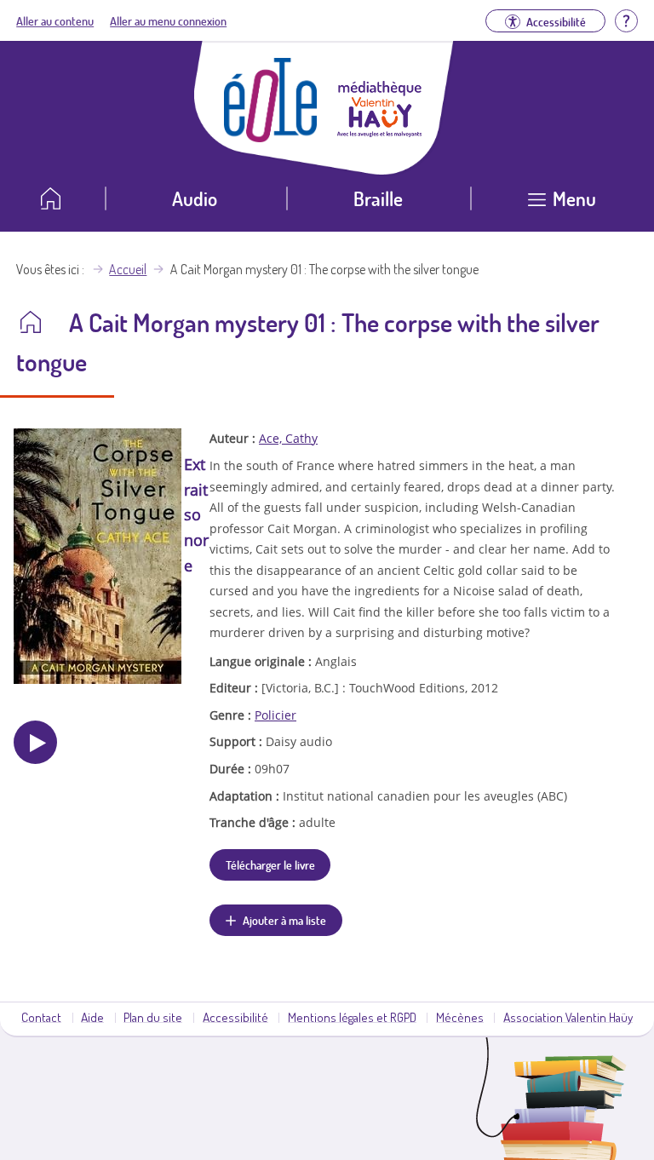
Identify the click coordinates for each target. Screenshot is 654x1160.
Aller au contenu (55, 20)
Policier (275, 715)
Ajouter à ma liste (284, 919)
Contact (41, 1016)
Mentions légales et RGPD (352, 1016)
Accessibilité (235, 1016)
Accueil (127, 269)
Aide (92, 1016)
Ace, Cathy (288, 438)
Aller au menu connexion (168, 20)
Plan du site (152, 1016)
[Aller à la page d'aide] (626, 18)
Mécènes (460, 1016)
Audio (194, 198)
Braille (378, 198)
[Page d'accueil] (271, 137)
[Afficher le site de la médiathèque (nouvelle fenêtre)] (379, 132)
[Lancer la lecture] (35, 742)
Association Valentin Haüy (568, 1016)
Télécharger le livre (270, 864)
